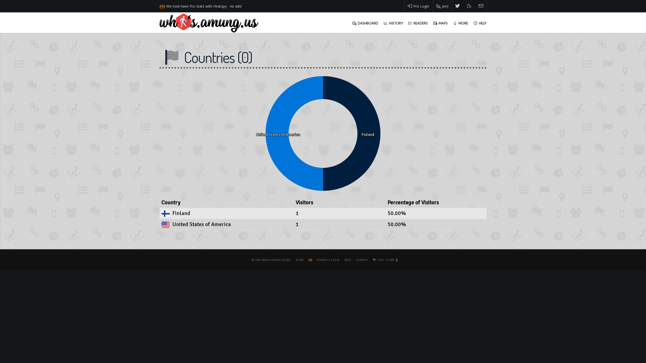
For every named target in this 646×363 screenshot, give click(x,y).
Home (300, 260)
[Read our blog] (469, 6)
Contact (362, 260)
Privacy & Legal (328, 260)
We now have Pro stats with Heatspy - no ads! (204, 6)
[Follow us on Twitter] (457, 6)
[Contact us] (481, 6)
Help (348, 260)
